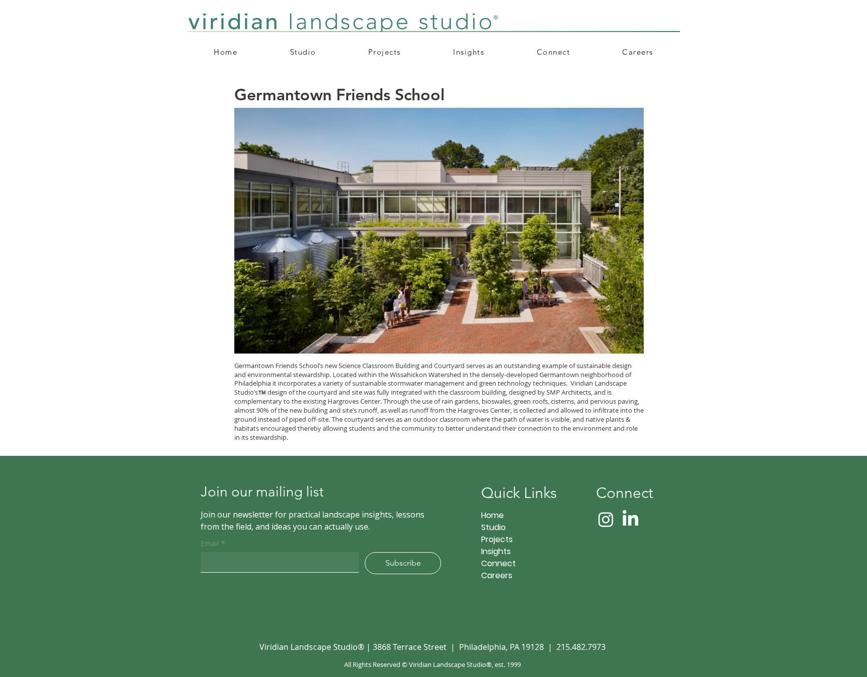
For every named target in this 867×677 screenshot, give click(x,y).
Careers (496, 575)
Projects (497, 539)
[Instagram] (606, 519)
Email (213, 543)
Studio (493, 527)
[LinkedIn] (630, 519)
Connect (498, 563)
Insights (496, 551)
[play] (619, 345)
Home (492, 515)
